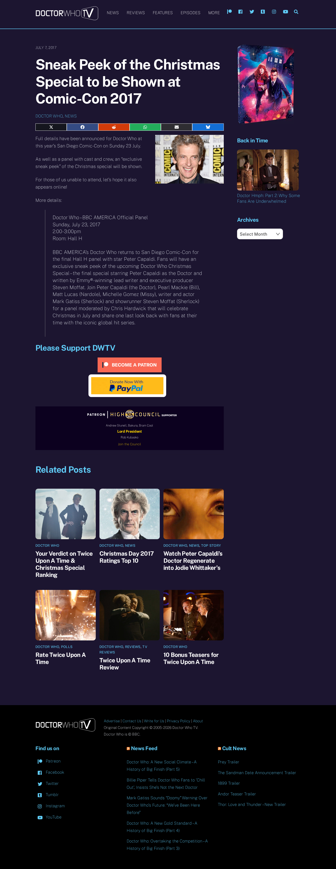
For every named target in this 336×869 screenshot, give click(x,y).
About (198, 721)
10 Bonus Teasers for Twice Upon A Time (191, 658)
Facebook (54, 772)
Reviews (136, 12)
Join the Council (129, 444)
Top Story (211, 545)
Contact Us (132, 721)
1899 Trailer (229, 783)
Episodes (190, 12)
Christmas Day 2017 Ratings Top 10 (126, 557)
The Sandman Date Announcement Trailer (257, 772)
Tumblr (52, 794)
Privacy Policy (178, 721)
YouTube (53, 817)
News (113, 12)
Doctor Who (49, 116)
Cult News (234, 748)
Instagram (55, 805)
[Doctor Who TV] (66, 18)
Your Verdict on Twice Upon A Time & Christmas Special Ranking (64, 564)
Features (163, 12)
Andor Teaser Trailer (237, 794)
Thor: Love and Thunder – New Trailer (252, 804)
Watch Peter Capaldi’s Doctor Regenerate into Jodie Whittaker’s (193, 560)
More (214, 12)
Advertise (112, 721)
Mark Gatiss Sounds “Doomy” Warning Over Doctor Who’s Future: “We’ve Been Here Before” (167, 805)
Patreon (53, 761)
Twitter (52, 783)
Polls (67, 647)
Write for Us (154, 721)
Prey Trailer (228, 762)
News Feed (144, 748)
